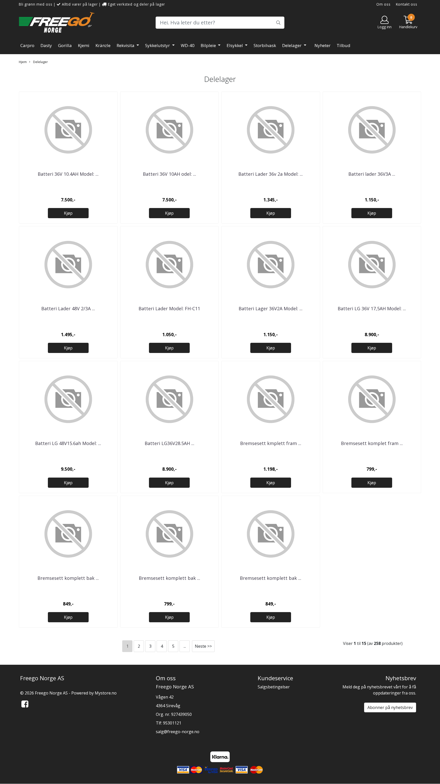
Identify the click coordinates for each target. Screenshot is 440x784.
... (185, 646)
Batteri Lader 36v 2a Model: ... (270, 174)
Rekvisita (126, 45)
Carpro (27, 45)
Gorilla (65, 45)
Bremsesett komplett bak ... (68, 578)
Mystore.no (106, 693)
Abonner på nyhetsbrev (390, 707)
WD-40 (188, 45)
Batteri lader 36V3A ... (371, 174)
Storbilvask (265, 45)
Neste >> (203, 646)
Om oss (383, 4)
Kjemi (83, 45)
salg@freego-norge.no (177, 731)
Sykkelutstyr (158, 45)
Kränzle (103, 45)
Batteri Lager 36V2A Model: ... (270, 308)
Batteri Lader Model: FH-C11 (169, 308)
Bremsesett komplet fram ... (372, 443)
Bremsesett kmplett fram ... (270, 443)
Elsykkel (235, 45)
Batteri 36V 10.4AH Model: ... (68, 174)
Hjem (23, 62)
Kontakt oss (406, 4)
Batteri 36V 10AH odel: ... (169, 174)
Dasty (46, 45)
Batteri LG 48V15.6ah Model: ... (68, 443)
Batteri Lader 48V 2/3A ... (68, 308)
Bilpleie (209, 45)
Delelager (292, 45)
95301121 (172, 723)
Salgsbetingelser (274, 687)
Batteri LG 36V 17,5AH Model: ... (372, 308)
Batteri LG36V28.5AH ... (169, 443)
